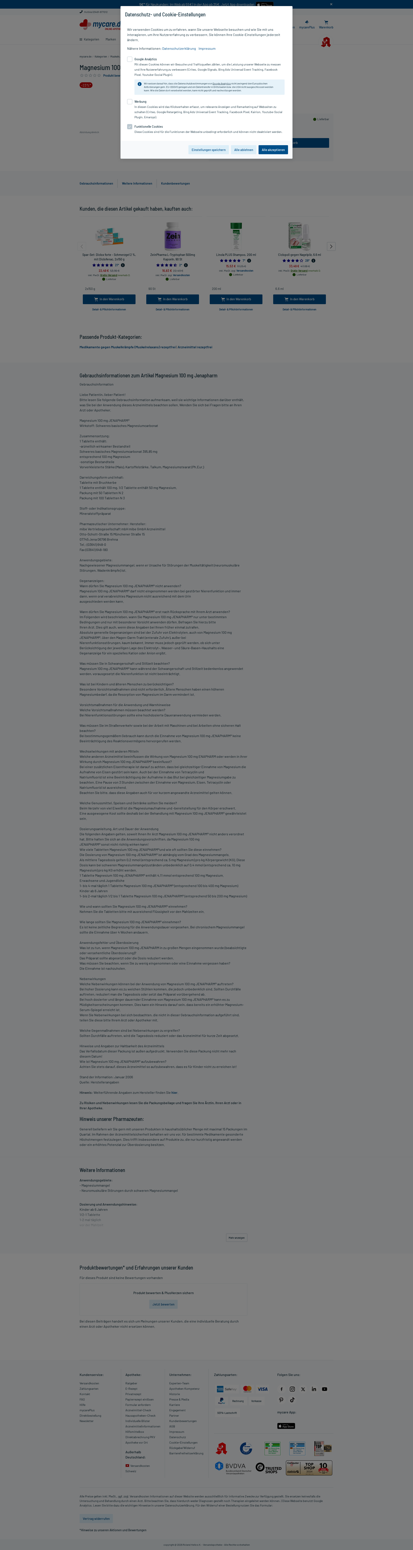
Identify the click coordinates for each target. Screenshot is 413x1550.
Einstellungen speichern (209, 150)
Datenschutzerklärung (179, 48)
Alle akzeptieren (273, 150)
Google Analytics (222, 83)
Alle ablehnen (243, 150)
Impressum (207, 48)
